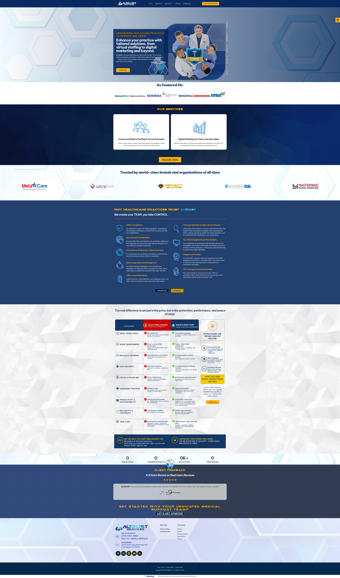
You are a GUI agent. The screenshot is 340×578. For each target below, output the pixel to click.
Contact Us (187, 4)
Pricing (178, 4)
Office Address (126, 542)
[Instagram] (123, 553)
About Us (159, 4)
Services (168, 4)
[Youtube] (134, 553)
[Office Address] (117, 545)
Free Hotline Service (128, 533)
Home (151, 4)
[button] (115, 96)
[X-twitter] (139, 553)
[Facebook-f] (118, 553)
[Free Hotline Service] (117, 536)
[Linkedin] (128, 553)
